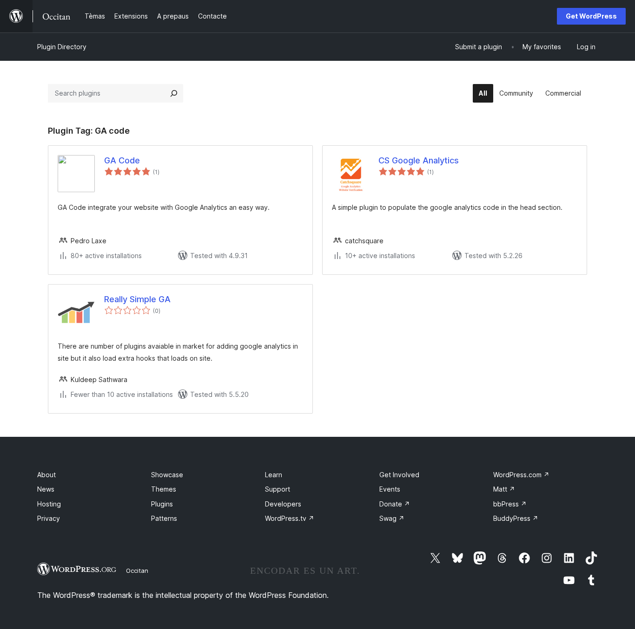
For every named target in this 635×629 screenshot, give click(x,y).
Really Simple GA (137, 299)
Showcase (167, 475)
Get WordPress (591, 16)
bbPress (510, 504)
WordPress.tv (289, 518)
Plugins (162, 504)
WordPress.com (521, 475)
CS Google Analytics (418, 160)
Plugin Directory (61, 47)
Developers (283, 504)
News (45, 489)
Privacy (48, 518)
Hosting (49, 504)
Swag (391, 518)
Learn (273, 475)
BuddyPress (515, 518)
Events (389, 489)
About (46, 475)
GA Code (122, 160)
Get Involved (399, 475)
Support (277, 489)
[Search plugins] (174, 93)
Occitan (137, 570)
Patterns (164, 518)
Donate (394, 504)
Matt (504, 489)
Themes (163, 489)
